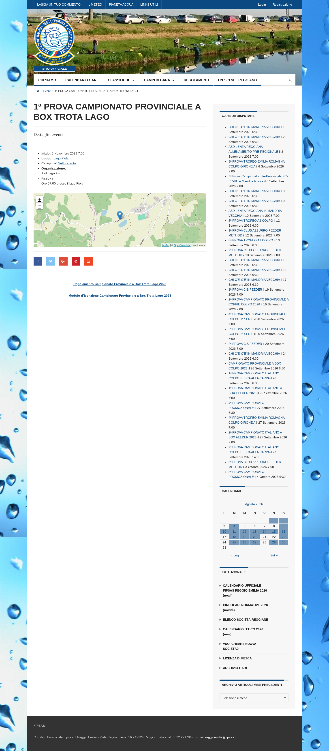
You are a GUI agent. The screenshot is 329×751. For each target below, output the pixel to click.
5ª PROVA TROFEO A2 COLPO (251, 220)
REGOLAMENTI (196, 80)
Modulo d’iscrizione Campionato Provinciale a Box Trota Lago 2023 (119, 295)
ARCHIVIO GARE (235, 668)
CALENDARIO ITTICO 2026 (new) (243, 631)
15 (274, 531)
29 (274, 542)
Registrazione (282, 4)
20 (254, 537)
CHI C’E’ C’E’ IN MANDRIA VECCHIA (254, 127)
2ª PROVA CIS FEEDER (245, 343)
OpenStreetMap (182, 245)
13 (254, 531)
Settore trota (67, 163)
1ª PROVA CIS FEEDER (245, 289)
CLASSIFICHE (119, 80)
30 (283, 542)
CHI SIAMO (47, 80)
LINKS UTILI (149, 4)
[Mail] (88, 261)
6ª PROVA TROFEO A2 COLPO (251, 240)
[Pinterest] (76, 261)
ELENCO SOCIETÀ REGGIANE (245, 619)
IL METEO (95, 4)
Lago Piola (60, 158)
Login (262, 4)
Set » (274, 555)
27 (254, 542)
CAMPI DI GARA (157, 80)
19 (244, 537)
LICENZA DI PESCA (237, 658)
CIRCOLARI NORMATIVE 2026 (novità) (245, 607)
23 (283, 537)
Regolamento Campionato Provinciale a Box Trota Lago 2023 (119, 284)
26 (244, 542)
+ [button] (39, 199)
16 (283, 531)
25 (234, 542)
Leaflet (165, 245)
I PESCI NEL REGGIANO (237, 80)
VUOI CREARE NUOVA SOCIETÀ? (239, 646)
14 (264, 531)
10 (224, 531)
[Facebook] (38, 261)
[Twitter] (50, 261)
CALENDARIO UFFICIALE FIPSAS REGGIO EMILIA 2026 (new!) (245, 590)
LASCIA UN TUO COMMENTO (59, 4)
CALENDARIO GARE (82, 80)
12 (244, 531)
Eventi (47, 91)
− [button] (39, 206)
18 (234, 537)
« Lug (235, 555)
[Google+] (63, 261)
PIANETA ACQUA (121, 4)
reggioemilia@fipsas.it (220, 737)
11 (234, 531)
